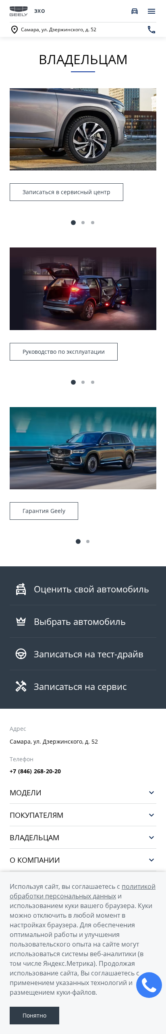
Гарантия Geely (44, 511)
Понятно (34, 1015)
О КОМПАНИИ (35, 859)
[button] (73, 222)
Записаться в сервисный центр (66, 192)
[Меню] (151, 11)
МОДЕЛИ (26, 792)
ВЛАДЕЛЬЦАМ (34, 837)
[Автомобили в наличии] (135, 11)
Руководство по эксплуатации (64, 351)
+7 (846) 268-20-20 (35, 771)
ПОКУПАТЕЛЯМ (36, 814)
